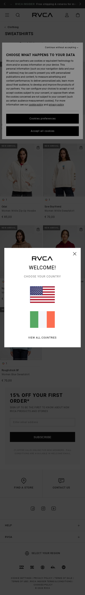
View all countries (42, 337)
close (75, 253)
